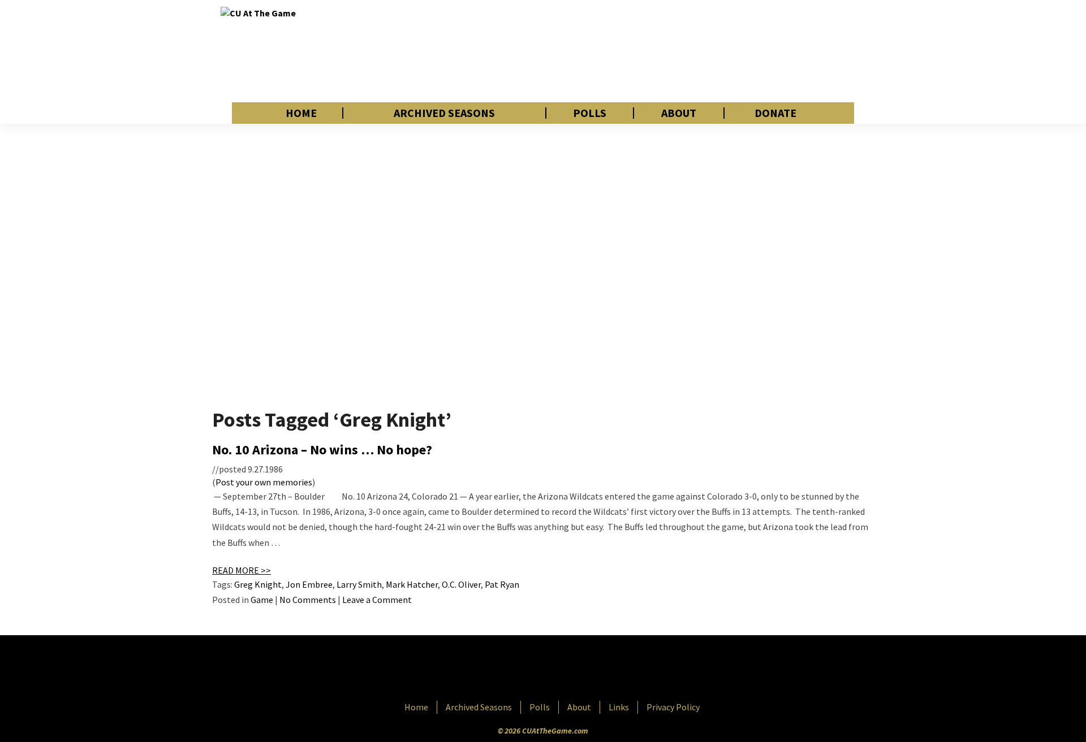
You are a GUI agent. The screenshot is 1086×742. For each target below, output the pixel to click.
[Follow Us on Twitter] (567, 669)
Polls (589, 113)
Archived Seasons (444, 113)
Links (619, 707)
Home (301, 113)
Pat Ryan (502, 584)
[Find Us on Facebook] (517, 669)
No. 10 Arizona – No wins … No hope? (322, 449)
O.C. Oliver (461, 584)
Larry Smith (359, 584)
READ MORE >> (241, 570)
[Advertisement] (659, 50)
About (678, 113)
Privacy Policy (673, 707)
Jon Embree (309, 584)
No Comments (307, 599)
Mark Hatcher (412, 584)
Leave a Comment (377, 599)
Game (262, 599)
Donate (775, 113)
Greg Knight (258, 584)
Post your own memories (264, 482)
